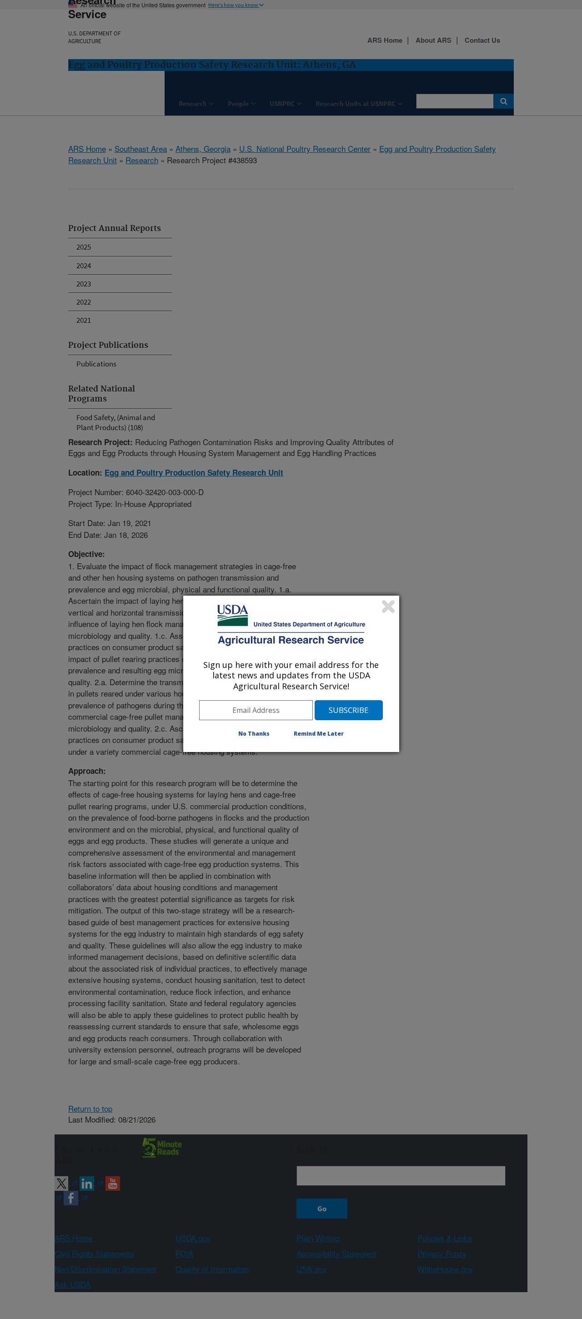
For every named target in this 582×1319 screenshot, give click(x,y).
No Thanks (254, 733)
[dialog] (291, 674)
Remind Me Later (319, 733)
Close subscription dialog (388, 606)
